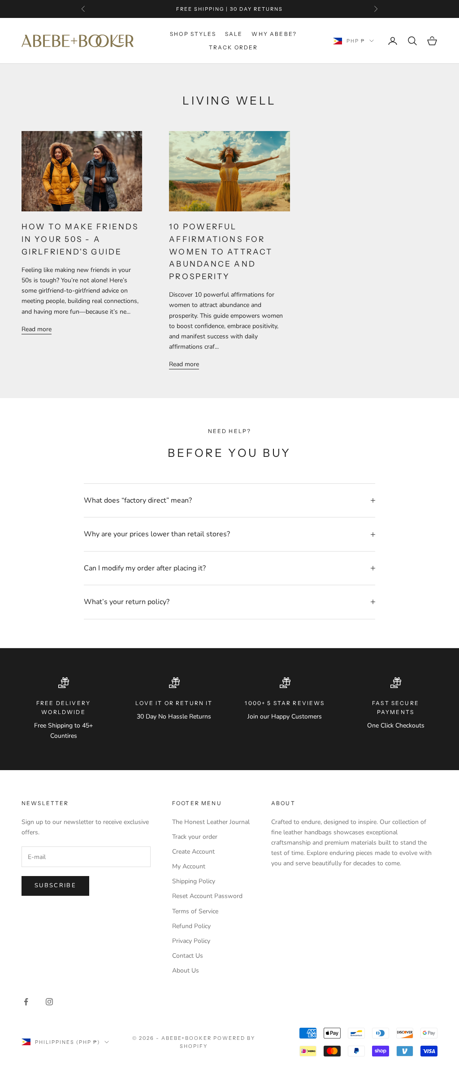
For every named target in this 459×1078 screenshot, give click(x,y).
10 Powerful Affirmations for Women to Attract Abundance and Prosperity (221, 251)
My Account (188, 866)
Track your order (194, 837)
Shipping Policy (193, 881)
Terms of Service (195, 911)
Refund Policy (191, 926)
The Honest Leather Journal (211, 822)
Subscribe (55, 885)
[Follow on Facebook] (26, 1001)
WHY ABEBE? (274, 34)
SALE (234, 34)
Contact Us (187, 955)
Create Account (193, 851)
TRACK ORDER (233, 47)
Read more (37, 329)
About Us (185, 970)
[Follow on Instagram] (49, 1001)
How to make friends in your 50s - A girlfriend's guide (80, 239)
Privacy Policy (191, 941)
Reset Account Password (207, 896)
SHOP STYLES (193, 34)
